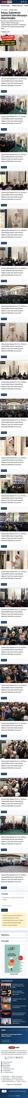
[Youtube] (16, 1057)
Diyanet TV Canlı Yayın (16, 1076)
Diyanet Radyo (6, 1078)
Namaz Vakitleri (7, 1065)
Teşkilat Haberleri (17, 5)
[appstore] (9, 1084)
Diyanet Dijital (5, 1076)
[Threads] (22, 1057)
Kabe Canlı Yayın (19, 1079)
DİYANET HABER (13, 10)
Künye (24, 1081)
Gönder (4, 910)
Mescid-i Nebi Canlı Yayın (8, 1081)
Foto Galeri (4, 10)
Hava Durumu (6, 1063)
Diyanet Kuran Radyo (17, 1078)
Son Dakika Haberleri (8, 1072)
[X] (11, 1057)
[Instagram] (14, 1057)
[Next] (6, 1057)
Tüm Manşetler (6, 1070)
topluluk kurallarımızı (16, 915)
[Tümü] (26, 935)
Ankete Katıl (5, 1041)
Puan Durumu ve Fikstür (8, 1068)
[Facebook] (8, 1057)
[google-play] (17, 1084)
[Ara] (23, 2)
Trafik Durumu (6, 1067)
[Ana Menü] (25, 2)
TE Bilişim (18, 1095)
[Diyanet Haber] (6, 2)
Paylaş (4, 91)
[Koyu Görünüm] (21, 2)
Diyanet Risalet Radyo (7, 1079)
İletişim (18, 1081)
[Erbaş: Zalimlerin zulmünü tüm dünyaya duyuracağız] (14, 43)
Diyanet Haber (5, 5)
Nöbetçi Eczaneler (7, 1062)
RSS (5, 1091)
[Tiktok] (19, 1057)
